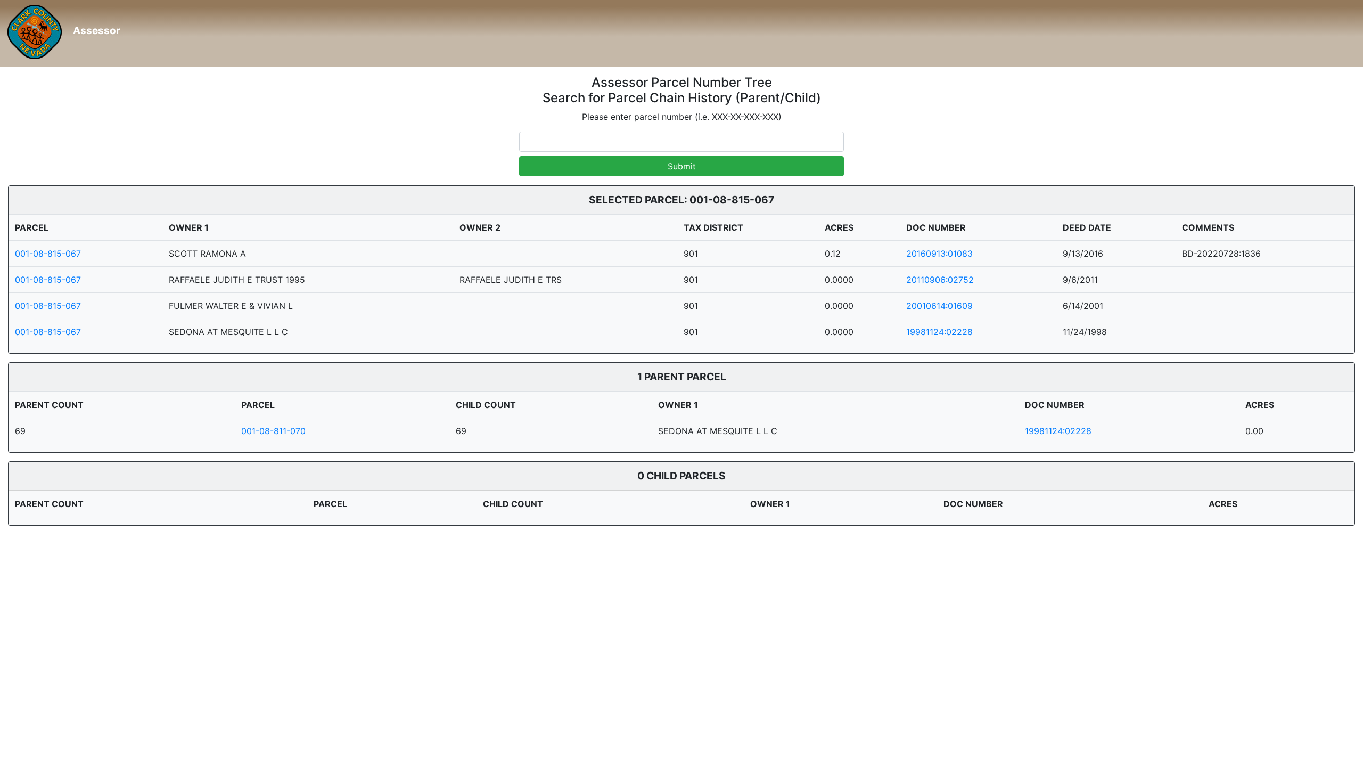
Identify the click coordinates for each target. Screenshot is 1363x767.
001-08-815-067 (48, 253)
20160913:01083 (939, 253)
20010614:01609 (939, 305)
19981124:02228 (939, 332)
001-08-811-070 (273, 431)
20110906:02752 (940, 279)
